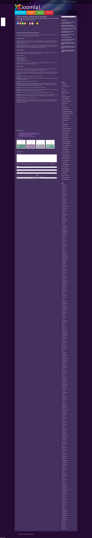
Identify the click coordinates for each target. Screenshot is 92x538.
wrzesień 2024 (64, 233)
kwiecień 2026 (64, 193)
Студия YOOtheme (65, 175)
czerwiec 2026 (64, 189)
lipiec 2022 (64, 288)
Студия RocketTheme (66, 160)
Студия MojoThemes (65, 156)
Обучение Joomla (65, 107)
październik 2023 (65, 257)
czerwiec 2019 (64, 367)
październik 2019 (65, 358)
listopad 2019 (64, 356)
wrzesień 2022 (64, 284)
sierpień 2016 (64, 439)
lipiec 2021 (64, 314)
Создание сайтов (65, 120)
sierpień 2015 (64, 464)
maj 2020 (63, 343)
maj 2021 (63, 318)
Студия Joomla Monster (66, 141)
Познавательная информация (67, 111)
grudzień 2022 (64, 278)
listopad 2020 (64, 331)
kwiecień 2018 (64, 396)
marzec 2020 (64, 348)
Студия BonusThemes (66, 130)
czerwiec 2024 (64, 240)
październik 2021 (65, 307)
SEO (63, 88)
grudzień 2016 (64, 430)
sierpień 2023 (64, 261)
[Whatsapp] (23, 23)
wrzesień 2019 (64, 360)
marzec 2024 (64, 246)
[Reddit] (20, 23)
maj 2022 (63, 293)
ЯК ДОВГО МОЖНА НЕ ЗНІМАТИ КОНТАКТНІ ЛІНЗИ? (29, 134)
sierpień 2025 (64, 210)
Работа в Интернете (65, 115)
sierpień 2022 (64, 286)
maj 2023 (63, 267)
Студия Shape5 (64, 162)
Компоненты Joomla (65, 98)
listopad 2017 (64, 407)
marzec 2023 (64, 271)
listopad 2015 (64, 458)
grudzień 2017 (64, 405)
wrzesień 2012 (64, 517)
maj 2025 (63, 216)
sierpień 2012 (64, 519)
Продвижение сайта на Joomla (67, 113)
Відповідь (30, 12)
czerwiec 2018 (64, 392)
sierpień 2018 (64, 388)
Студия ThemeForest (65, 168)
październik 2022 (65, 282)
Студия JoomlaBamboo (66, 143)
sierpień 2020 (64, 337)
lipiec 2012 (64, 521)
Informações (49, 12)
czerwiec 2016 (64, 443)
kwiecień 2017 (64, 422)
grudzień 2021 (64, 303)
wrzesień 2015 (64, 462)
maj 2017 (63, 420)
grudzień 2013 (64, 485)
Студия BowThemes (65, 132)
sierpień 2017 (64, 413)
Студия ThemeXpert (65, 170)
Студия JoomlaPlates (65, 145)
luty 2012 (63, 525)
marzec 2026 (64, 195)
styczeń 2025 (64, 225)
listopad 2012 (64, 513)
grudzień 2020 (64, 329)
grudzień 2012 (64, 511)
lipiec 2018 (64, 390)
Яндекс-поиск (74, 1)
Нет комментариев (31, 19)
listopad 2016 (64, 432)
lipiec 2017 (64, 415)
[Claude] (25, 23)
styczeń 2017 (64, 428)
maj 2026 (63, 191)
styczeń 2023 (64, 276)
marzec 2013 (64, 504)
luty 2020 (63, 350)
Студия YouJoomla (65, 177)
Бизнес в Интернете (65, 92)
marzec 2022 (64, 297)
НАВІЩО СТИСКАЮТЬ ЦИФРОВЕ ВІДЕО (27, 136)
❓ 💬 (65, 1)
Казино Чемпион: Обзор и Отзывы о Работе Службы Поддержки (68, 40)
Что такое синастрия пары (67, 37)
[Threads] (27, 23)
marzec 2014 (64, 481)
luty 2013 (63, 506)
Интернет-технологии (66, 96)
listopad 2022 (64, 280)
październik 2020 (65, 333)
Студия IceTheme (65, 139)
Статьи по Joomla (65, 126)
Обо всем (63, 105)
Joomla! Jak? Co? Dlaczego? (29, 534)
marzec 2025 (64, 221)
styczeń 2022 (64, 301)
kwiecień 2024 (64, 244)
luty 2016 (63, 451)
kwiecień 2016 (64, 447)
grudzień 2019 (64, 354)
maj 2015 (63, 470)
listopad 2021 (64, 305)
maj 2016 (63, 445)
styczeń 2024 (64, 250)
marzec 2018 (64, 398)
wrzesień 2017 (64, 411)
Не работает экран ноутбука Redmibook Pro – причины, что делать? (68, 29)
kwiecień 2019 (64, 371)
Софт (63, 122)
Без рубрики (64, 90)
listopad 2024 (64, 229)
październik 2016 (65, 434)
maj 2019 (63, 369)
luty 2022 (63, 299)
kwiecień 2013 (64, 502)
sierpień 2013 (64, 494)
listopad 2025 (64, 204)
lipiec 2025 (64, 212)
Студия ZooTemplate (65, 179)
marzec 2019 (64, 373)
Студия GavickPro (65, 134)
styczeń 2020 (64, 352)
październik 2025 (65, 206)
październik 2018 (65, 384)
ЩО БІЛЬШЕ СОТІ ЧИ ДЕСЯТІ (25, 135)
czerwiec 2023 (64, 265)
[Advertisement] (68, 66)
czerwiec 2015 (64, 468)
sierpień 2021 (64, 312)
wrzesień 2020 (64, 335)
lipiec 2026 (64, 187)
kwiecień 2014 (64, 479)
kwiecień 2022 (64, 295)
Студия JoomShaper (65, 151)
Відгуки (68, 1)
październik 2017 (65, 409)
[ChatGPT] (35, 23)
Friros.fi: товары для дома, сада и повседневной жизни (67, 35)
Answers (40, 12)
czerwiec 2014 (64, 475)
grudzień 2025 (64, 202)
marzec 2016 (64, 449)
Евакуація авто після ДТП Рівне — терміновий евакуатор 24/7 (67, 32)
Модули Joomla (64, 103)
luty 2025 (63, 223)
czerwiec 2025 (64, 214)
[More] (37, 23)
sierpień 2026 (64, 185)
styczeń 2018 (64, 403)
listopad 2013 (64, 487)
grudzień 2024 (64, 227)
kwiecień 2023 (64, 269)
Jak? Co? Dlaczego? (20, 12)
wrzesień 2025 (64, 208)
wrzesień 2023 (64, 259)
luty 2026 (63, 197)
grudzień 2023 (64, 252)
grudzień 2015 (64, 456)
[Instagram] (30, 23)
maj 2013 (63, 500)
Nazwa (18, 166)
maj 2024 (63, 242)
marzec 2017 (64, 424)
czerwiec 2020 (64, 341)
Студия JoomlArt (65, 147)
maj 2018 (63, 394)
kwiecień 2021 (64, 320)
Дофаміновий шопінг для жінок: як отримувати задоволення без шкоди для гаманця (68, 43)
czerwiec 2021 (64, 316)
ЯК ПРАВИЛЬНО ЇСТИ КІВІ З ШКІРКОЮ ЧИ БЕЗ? (28, 132)
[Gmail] (32, 23)
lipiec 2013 (64, 496)
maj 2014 (63, 477)
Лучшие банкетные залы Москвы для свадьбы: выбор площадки (68, 23)
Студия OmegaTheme (66, 158)
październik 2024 (65, 231)
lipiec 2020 (64, 339)
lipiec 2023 (64, 263)
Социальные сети (65, 124)
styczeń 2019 (64, 377)
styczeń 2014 (64, 483)
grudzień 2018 (64, 379)
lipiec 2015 (64, 466)
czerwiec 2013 (64, 498)
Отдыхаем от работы (66, 109)
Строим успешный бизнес (66, 128)
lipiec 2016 (64, 441)
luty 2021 (63, 324)
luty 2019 (63, 375)
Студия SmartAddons (65, 164)
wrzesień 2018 (64, 386)
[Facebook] (18, 23)
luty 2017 (63, 426)
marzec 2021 (64, 322)
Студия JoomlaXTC (65, 149)
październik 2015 (65, 460)
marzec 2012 (64, 523)
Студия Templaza (65, 166)
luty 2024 (63, 248)
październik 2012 (65, 515)
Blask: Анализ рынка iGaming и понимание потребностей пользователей (68, 26)
